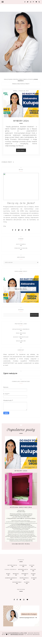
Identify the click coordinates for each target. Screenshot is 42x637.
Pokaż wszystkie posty (21, 83)
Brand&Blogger (17, 634)
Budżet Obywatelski (21, 337)
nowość (16, 573)
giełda (31, 565)
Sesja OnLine (21, 340)
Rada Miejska (21, 333)
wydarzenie (17, 582)
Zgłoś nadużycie (10, 373)
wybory (34, 578)
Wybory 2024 (21, 121)
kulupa (33, 569)
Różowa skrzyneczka (21, 507)
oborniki (25, 573)
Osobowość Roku (21, 544)
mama (8, 573)
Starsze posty (7, 162)
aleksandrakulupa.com (17, 633)
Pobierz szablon (21, 248)
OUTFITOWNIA (21, 244)
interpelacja (23, 569)
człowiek (23, 565)
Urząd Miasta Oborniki (21, 329)
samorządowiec (11, 578)
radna (33, 573)
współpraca (24, 578)
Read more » (21, 150)
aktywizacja (12, 565)
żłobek (27, 582)
